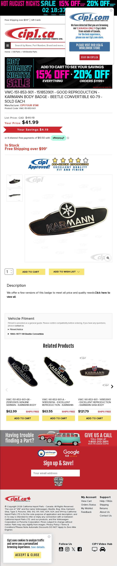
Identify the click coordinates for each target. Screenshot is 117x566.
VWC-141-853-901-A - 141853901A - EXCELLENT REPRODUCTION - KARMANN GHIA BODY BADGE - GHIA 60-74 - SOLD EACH (57, 405)
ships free (32, 411)
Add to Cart (22, 418)
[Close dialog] (111, 10)
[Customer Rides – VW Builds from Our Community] (102, 549)
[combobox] (61, 45)
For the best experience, (89, 34)
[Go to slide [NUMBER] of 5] (5, 386)
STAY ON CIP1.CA (89, 57)
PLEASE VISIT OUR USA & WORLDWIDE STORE (89, 46)
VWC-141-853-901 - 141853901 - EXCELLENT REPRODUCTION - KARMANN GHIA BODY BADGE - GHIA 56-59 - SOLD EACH (94, 405)
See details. (38, 547)
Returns (104, 508)
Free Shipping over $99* (17, 20)
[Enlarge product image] (108, 258)
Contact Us (106, 515)
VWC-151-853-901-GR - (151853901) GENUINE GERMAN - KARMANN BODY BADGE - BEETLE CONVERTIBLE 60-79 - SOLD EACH (21, 406)
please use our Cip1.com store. (90, 37)
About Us (105, 512)
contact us (19, 326)
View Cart (86, 501)
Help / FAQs (106, 501)
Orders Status (88, 504)
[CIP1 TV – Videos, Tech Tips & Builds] (95, 549)
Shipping (104, 504)
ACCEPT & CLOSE (27, 555)
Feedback (86, 512)
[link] (29, 3)
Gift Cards (36, 20)
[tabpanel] (23, 388)
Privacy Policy (52, 524)
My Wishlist (87, 508)
